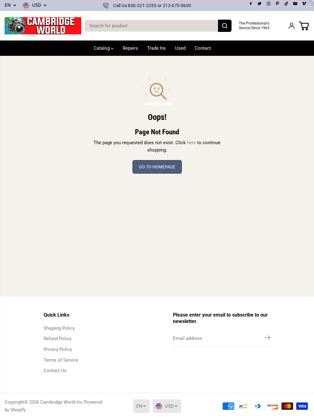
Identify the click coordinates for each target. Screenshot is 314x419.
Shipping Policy (59, 328)
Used (180, 48)
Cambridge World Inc (61, 402)
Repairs (130, 48)
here (191, 142)
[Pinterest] (277, 3)
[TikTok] (286, 3)
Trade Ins (156, 48)
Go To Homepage (157, 166)
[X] (259, 3)
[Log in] (291, 25)
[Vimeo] (304, 3)
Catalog (102, 48)
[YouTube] (295, 3)
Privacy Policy (58, 349)
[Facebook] (251, 3)
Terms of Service (61, 360)
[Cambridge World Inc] (43, 26)
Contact (203, 48)
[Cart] (303, 25)
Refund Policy (57, 338)
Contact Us (55, 370)
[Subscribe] (267, 338)
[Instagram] (268, 3)
